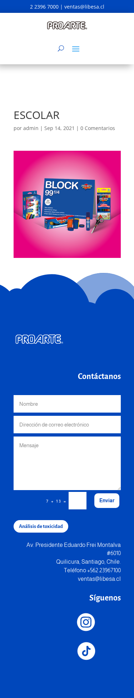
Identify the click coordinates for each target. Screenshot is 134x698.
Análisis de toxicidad (41, 526)
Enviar (106, 500)
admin (31, 128)
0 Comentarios (97, 128)
